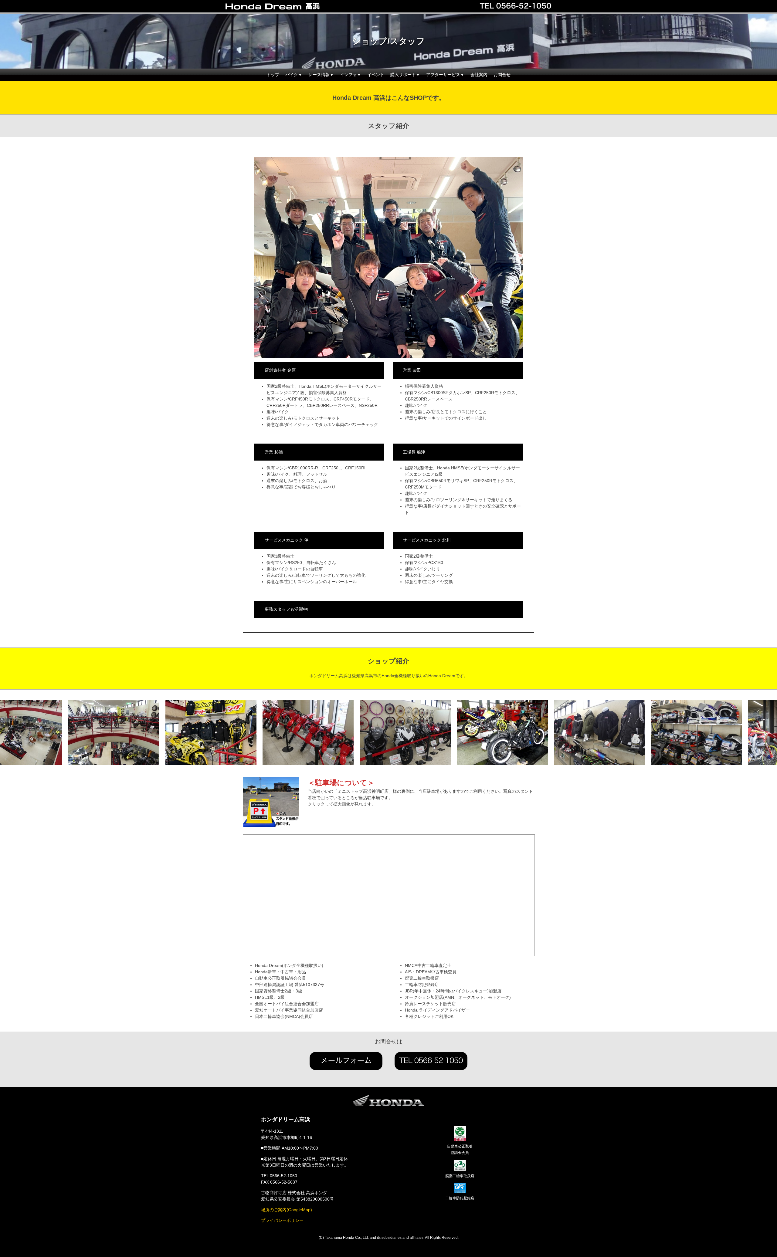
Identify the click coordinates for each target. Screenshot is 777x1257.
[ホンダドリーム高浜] (285, 6)
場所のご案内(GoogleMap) (286, 1209)
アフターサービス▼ (445, 74)
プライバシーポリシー (282, 1220)
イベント (375, 74)
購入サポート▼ (405, 74)
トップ (272, 74)
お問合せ (502, 74)
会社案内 (478, 74)
